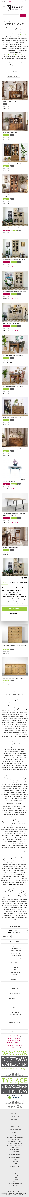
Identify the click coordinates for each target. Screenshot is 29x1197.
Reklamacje (15, 1179)
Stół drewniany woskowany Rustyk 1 (13, 355)
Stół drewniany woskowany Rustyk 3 (13, 386)
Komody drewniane (14, 946)
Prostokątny (14, 984)
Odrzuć (15, 617)
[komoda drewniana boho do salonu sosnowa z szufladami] (15, 406)
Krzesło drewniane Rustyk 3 (11, 547)
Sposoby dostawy (15, 1149)
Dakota (14, 967)
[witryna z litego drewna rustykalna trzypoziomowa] (15, 183)
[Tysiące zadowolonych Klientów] (14, 1091)
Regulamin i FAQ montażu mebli (15, 1145)
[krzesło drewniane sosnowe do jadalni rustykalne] (15, 536)
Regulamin (15, 1135)
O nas (15, 1172)
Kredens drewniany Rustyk (10, 133)
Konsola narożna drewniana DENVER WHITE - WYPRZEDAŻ (14, 481)
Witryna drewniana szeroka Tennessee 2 (15, 291)
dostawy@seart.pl (15, 1129)
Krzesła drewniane (14, 950)
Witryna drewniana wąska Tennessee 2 (14, 260)
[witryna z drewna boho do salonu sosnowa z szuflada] (15, 152)
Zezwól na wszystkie (14, 608)
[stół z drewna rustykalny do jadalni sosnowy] (15, 375)
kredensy (8, 54)
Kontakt (15, 1170)
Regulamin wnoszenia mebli (15, 1141)
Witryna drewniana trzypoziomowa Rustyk (13, 196)
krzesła (24, 35)
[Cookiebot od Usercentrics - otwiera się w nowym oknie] (20, 578)
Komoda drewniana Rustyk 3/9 (12, 449)
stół (21, 35)
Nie (14, 1003)
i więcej (14, 1048)
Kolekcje (15, 1159)
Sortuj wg (7, 694)
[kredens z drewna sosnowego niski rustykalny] (15, 121)
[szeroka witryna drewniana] (15, 280)
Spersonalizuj (13, 613)
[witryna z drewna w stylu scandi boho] (15, 248)
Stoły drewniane (15, 953)
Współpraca (15, 1173)
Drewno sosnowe (14, 993)
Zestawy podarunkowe (15, 1157)
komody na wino (19, 54)
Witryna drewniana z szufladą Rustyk (13, 164)
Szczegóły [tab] (12, 582)
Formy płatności (15, 1151)
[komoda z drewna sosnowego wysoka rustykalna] (15, 634)
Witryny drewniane (14, 958)
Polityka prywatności (15, 1147)
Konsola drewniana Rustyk (10, 101)
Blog (15, 1181)
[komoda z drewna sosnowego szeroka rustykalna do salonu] (15, 666)
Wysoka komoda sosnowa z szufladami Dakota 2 (14, 646)
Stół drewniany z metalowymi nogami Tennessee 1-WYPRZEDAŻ (14, 514)
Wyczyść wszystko (6, 936)
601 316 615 (15, 1117)
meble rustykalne (14, 1014)
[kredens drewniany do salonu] (15, 312)
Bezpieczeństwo (15, 1175)
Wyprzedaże (15, 1161)
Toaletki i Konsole (14, 955)
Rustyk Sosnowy (14, 972)
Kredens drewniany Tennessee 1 (12, 323)
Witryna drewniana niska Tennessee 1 (14, 228)
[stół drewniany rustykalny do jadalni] (15, 344)
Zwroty (15, 1177)
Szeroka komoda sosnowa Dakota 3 (13, 678)
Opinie (15, 1163)
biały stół (9, 843)
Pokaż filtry (15, 71)
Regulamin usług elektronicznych (15, 1137)
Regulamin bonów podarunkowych (15, 1143)
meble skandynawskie (14, 1017)
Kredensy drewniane (14, 948)
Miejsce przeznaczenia (12, 21)
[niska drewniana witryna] (15, 216)
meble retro (14, 1012)
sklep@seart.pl (15, 1119)
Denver (14, 969)
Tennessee (14, 974)
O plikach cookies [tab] (22, 582)
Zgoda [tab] (4, 582)
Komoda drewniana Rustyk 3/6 (12, 417)
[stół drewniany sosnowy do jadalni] (15, 502)
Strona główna (4, 21)
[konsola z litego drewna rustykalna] (15, 90)
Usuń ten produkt (27, 930)
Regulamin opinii (15, 1139)
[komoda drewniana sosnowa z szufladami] (15, 437)
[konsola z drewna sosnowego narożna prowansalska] (15, 468)
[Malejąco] (21, 76)
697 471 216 (15, 1126)
